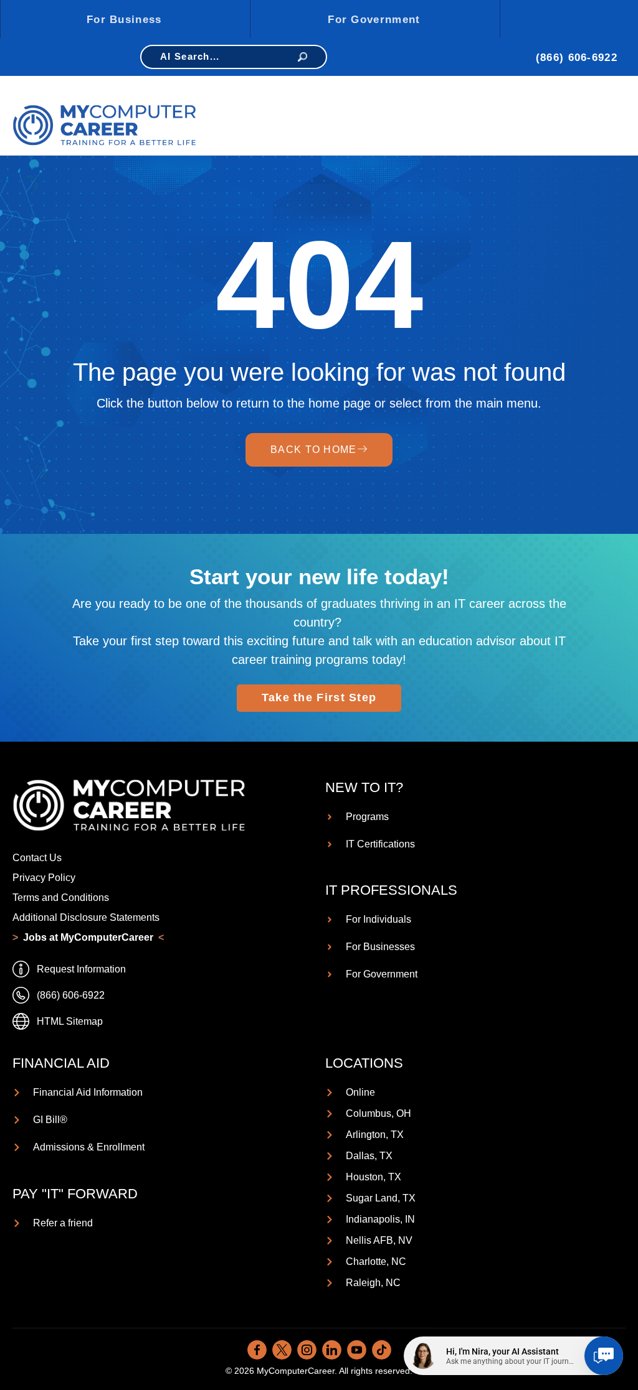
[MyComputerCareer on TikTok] (382, 1350)
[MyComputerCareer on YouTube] (357, 1350)
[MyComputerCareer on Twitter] (282, 1350)
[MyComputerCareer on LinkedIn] (332, 1350)
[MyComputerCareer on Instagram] (307, 1350)
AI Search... (190, 56)
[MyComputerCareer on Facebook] (257, 1350)
